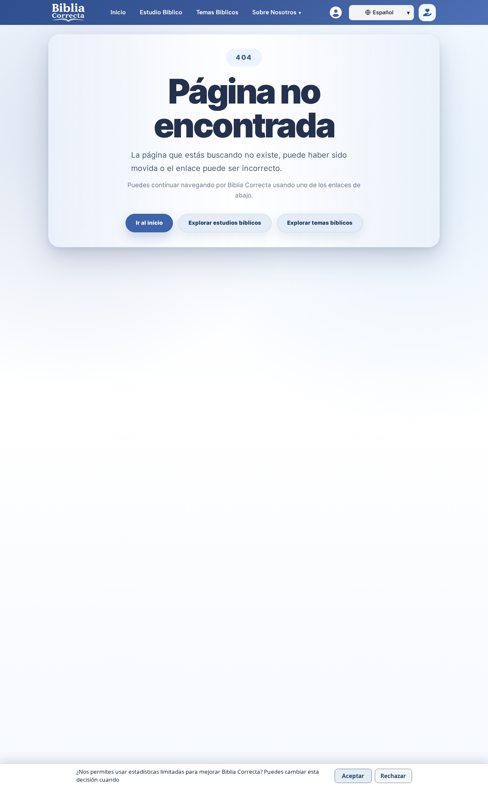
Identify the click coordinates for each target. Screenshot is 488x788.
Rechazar (393, 776)
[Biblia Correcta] (68, 12)
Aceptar (353, 776)
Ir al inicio (149, 222)
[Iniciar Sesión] (335, 12)
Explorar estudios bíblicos (225, 222)
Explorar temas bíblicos (320, 222)
